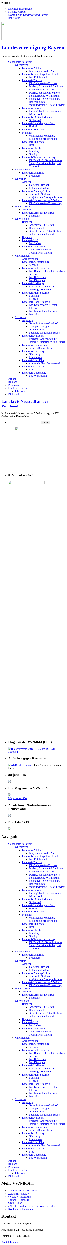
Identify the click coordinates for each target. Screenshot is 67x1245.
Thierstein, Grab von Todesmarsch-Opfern (40, 251)
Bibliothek (14, 394)
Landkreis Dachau (32, 80)
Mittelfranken (22, 206)
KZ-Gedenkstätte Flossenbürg (45, 203)
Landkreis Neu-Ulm (33, 360)
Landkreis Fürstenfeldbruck (37, 117)
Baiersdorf (34, 215)
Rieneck (33, 298)
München (27, 132)
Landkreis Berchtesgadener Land (40, 74)
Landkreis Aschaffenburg (35, 261)
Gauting (33, 154)
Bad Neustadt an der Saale (43, 311)
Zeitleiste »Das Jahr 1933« (22, 1190)
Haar (31, 144)
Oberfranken (22, 218)
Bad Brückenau (37, 277)
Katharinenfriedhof (39, 188)
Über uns (20, 391)
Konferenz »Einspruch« (21, 1209)
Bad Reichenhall (38, 77)
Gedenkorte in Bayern (20, 61)
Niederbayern (22, 169)
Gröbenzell (35, 120)
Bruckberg (34, 175)
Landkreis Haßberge (33, 283)
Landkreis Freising (32, 108)
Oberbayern (21, 64)
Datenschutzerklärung (20, 8)
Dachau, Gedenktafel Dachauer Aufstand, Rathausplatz (46, 88)
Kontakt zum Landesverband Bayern (28, 14)
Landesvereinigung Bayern (32, 47)
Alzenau (33, 264)
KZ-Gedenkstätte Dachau (43, 83)
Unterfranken (22, 255)
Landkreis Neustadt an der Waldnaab (42, 200)
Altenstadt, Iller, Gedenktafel (44, 363)
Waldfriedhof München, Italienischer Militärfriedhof (43, 137)
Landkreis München (33, 141)
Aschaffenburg (30, 258)
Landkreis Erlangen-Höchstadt (38, 212)
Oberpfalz (20, 178)
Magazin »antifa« (17, 798)
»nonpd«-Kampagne (19, 1199)
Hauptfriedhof (36, 228)
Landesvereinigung (18, 388)
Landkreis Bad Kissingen (35, 268)
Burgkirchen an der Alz (41, 71)
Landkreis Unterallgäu (34, 372)
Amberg (26, 181)
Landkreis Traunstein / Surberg (38, 157)
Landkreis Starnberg (33, 148)
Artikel (12, 378)
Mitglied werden (17, 11)
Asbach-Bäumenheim (40, 348)
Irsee (31, 369)
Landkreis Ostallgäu (33, 366)
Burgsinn (34, 295)
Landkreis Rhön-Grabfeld (36, 301)
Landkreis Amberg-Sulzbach (37, 191)
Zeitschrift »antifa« (18, 1193)
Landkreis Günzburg (33, 351)
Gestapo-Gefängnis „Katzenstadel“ (39, 328)
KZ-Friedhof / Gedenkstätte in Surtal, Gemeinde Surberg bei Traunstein (45, 163)
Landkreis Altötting (32, 68)
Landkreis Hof (30, 240)
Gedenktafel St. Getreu (41, 224)
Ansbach (27, 209)
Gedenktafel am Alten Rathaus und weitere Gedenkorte (45, 233)
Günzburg (34, 354)
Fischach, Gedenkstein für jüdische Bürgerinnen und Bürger (47, 340)
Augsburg (27, 320)
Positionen (14, 384)
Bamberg (27, 221)
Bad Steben (35, 243)
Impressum (14, 17)
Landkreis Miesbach (33, 129)
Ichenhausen (35, 357)
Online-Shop (15, 1202)
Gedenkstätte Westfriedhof (43, 323)
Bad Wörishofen (38, 375)
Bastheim (34, 314)
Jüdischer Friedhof (39, 184)
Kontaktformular (10, 1242)
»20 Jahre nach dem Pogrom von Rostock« (31, 1205)
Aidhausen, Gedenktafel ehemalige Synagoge (42, 288)
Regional (13, 381)
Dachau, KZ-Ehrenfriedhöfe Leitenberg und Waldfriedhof (44, 94)
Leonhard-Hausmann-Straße (44, 332)
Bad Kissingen (37, 280)
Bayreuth (27, 237)
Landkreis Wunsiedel (33, 246)
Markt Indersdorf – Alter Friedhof (47, 104)
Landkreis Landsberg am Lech (38, 123)
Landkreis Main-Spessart (35, 292)
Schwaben (20, 317)
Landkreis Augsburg (33, 335)
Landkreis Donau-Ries (34, 344)
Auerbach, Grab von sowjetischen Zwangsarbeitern (45, 196)
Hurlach (33, 126)
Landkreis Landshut (33, 172)
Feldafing (34, 151)
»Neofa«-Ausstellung (19, 1196)
